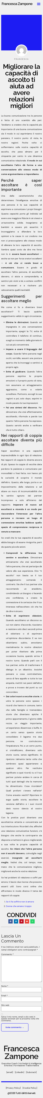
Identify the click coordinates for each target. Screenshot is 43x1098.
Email (4, 995)
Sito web (5, 1005)
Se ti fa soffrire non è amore (20, 901)
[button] (38, 4)
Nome (4, 986)
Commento (7, 954)
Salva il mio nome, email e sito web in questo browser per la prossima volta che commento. (20, 1018)
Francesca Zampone (17, 4)
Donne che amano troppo (19, 906)
